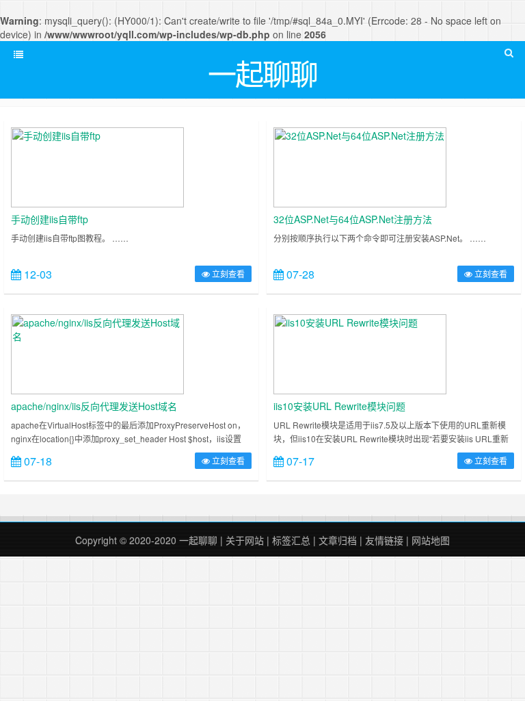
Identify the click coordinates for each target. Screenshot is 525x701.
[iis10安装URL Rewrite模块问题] (359, 352)
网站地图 (431, 540)
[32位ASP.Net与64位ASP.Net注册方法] (359, 166)
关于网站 (245, 540)
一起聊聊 (198, 540)
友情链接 (384, 540)
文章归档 (338, 540)
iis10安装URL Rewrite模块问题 (339, 406)
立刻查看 (227, 273)
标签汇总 (291, 540)
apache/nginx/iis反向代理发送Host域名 (94, 406)
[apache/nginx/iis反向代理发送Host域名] (97, 352)
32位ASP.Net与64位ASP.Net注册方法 (352, 219)
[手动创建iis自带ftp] (97, 166)
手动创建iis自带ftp (49, 219)
